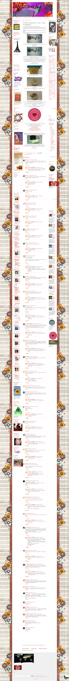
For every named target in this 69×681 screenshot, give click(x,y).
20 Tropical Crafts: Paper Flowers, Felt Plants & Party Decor (17, 239)
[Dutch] (51, 50)
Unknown (26, 371)
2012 (50, 150)
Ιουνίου (52, 137)
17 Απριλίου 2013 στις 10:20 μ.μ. (32, 175)
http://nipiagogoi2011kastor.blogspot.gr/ (35, 129)
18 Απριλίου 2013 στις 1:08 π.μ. (31, 305)
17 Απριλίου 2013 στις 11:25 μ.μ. (31, 255)
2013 (50, 128)
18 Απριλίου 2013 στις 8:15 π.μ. (32, 340)
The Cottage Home (17, 303)
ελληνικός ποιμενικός (52, 64)
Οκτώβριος (53, 83)
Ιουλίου (52, 136)
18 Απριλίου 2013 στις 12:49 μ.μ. (33, 406)
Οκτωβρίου (52, 132)
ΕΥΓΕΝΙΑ (26, 421)
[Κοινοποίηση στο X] (39, 153)
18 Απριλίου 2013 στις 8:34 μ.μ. (35, 480)
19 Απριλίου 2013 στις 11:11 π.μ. (35, 527)
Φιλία (26, 592)
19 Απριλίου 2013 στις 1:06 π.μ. (31, 513)
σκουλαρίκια (50, 90)
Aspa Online (16, 232)
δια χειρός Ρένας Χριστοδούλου (17, 307)
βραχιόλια (50, 60)
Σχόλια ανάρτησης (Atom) (29, 650)
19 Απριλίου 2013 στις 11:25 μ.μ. (38, 363)
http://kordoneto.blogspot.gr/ (35, 130)
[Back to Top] (66, 678)
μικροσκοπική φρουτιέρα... (19, 351)
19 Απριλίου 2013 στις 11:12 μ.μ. (38, 456)
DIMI (26, 434)
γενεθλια (54, 60)
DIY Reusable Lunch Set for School (17, 213)
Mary (26, 305)
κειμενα (54, 71)
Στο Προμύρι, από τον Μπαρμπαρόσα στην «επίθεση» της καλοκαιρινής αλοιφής (17, 291)
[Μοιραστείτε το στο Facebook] (40, 153)
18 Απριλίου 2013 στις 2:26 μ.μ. (32, 421)
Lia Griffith (16, 237)
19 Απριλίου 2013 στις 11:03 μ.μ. (38, 504)
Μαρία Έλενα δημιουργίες (16, 325)
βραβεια (50, 59)
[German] (53, 49)
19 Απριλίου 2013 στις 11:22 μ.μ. (38, 399)
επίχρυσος (50, 65)
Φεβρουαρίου (52, 147)
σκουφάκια (50, 91)
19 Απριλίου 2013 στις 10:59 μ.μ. (38, 537)
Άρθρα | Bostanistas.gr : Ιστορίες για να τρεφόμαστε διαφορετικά (17, 288)
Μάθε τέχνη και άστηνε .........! (54, 214)
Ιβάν (53, 66)
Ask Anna (16, 363)
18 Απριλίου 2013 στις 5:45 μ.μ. (32, 463)
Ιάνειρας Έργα (17, 225)
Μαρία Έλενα (27, 406)
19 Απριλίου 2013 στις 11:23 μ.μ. (38, 378)
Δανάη (26, 620)
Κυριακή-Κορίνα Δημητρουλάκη (30, 564)
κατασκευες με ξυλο (51, 69)
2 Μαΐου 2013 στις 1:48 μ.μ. (31, 627)
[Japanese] (49, 51)
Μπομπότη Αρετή (30, 167)
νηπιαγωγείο (50, 83)
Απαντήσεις (27, 165)
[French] (51, 49)
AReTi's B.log (28, 7)
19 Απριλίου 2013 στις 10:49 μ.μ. (38, 571)
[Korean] (51, 51)
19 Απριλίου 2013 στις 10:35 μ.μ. (39, 564)
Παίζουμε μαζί (17, 295)
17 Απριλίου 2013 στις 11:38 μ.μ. (31, 276)
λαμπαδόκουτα (50, 77)
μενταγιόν (50, 82)
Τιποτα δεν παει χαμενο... (17, 348)
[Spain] (54, 49)
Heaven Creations (27, 480)
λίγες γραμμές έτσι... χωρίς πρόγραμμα (17, 216)
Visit (51, 161)
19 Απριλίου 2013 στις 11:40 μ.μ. (38, 266)
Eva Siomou (27, 579)
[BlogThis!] (38, 153)
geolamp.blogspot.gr (35, 127)
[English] (49, 49)
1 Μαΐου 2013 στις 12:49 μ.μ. (31, 620)
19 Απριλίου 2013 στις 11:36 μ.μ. (38, 297)
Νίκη (26, 255)
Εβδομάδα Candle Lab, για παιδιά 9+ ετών (17, 248)
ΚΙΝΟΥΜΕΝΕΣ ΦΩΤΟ (19, 359)
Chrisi (26, 513)
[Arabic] (53, 51)
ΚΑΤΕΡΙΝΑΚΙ (40, 88)
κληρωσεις (50, 73)
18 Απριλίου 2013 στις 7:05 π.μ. (37, 323)
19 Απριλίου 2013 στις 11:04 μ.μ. (38, 489)
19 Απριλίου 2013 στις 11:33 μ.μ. (38, 332)
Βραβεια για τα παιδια (54, 308)
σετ (54, 89)
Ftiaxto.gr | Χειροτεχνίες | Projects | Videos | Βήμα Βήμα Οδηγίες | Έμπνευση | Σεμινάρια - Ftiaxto (17, 244)
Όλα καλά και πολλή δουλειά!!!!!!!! (54, 277)
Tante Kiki (16, 277)
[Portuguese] (54, 50)
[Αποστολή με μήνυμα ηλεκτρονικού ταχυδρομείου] (37, 153)
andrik (26, 627)
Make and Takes (17, 211)
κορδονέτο (26, 550)
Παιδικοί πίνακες (27, 17)
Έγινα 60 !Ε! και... (17, 333)
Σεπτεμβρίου (52, 133)
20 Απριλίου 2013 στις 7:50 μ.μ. (32, 586)
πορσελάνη (50, 88)
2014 (50, 127)
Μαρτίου (52, 146)
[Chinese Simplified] (54, 51)
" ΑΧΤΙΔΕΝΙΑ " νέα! (19, 335)
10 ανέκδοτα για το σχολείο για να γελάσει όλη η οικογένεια (17, 234)
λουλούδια (50, 78)
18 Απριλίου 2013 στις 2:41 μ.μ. (31, 434)
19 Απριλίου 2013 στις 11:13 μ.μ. (38, 441)
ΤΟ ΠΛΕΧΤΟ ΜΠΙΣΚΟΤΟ (28, 323)
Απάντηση (27, 172)
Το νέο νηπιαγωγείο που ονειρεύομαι (17, 375)
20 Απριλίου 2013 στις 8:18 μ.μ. (31, 592)
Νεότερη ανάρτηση (25, 648)
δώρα (28, 154)
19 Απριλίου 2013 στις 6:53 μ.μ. (33, 550)
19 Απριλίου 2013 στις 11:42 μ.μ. (38, 235)
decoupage (51, 99)
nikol (26, 276)
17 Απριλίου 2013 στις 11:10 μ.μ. (32, 242)
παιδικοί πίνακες (52, 85)
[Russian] (53, 50)
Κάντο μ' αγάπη (17, 204)
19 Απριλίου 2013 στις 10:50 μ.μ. (38, 556)
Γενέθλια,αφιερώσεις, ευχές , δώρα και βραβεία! (52, 142)
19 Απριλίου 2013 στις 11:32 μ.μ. (38, 348)
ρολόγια (52, 89)
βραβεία (26, 154)
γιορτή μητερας (50, 61)
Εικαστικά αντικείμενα (37, 17)
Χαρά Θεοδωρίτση (28, 527)
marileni (26, 175)
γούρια (54, 61)
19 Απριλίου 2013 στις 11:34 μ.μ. (38, 315)
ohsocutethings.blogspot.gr (35, 126)
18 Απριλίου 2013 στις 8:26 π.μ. (33, 356)
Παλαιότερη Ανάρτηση (43, 648)
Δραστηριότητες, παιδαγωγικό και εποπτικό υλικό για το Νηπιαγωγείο (17, 260)
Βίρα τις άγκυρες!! (52, 144)
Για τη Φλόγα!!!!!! (54, 257)
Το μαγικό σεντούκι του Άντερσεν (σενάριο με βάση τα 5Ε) (17, 377)
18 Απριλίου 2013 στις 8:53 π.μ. (32, 371)
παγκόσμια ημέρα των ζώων (52, 84)
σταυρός (53, 91)
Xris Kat (26, 340)
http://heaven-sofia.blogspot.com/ (35, 128)
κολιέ (49, 74)
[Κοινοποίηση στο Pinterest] (41, 153)
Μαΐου (51, 138)
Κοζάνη (53, 73)
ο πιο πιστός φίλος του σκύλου (17, 270)
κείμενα (31, 154)
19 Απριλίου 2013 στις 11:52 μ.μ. (38, 167)
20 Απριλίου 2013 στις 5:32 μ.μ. (33, 579)
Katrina (26, 242)
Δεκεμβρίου (52, 129)
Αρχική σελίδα (18, 17)
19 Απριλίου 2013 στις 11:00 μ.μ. (38, 520)
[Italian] (49, 50)
